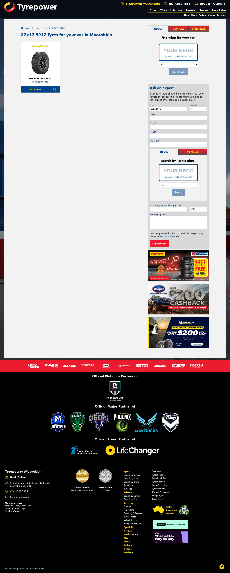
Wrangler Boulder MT (40, 78)
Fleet (186, 15)
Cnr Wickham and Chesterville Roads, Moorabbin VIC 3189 (30, 485)
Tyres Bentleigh (159, 474)
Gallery (202, 15)
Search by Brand (131, 481)
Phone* (153, 123)
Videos (211, 15)
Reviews (221, 15)
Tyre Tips (128, 488)
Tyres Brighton (158, 481)
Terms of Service (166, 236)
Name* (153, 114)
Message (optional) (158, 214)
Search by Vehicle (132, 475)
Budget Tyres (158, 495)
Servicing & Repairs (133, 513)
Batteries (128, 506)
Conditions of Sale (37, 568)
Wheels (164, 10)
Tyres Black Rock (160, 478)
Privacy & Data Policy (21, 568)
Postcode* (154, 141)
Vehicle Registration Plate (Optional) (166, 205)
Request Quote (159, 243)
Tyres (153, 10)
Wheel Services (131, 520)
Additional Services (132, 523)
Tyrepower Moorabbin (142, 3)
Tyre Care (128, 485)
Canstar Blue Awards (161, 492)
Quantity (193, 105)
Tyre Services (130, 516)
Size (152, 105)
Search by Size (131, 478)
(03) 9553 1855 (179, 3)
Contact (203, 10)
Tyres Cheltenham (160, 485)
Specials (190, 10)
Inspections (129, 509)
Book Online (219, 10)
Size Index (157, 471)
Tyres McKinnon (159, 488)
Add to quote (35, 89)
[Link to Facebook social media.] (221, 566)
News (194, 15)
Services (177, 10)
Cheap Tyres (157, 499)
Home (26, 28)
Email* (153, 132)
